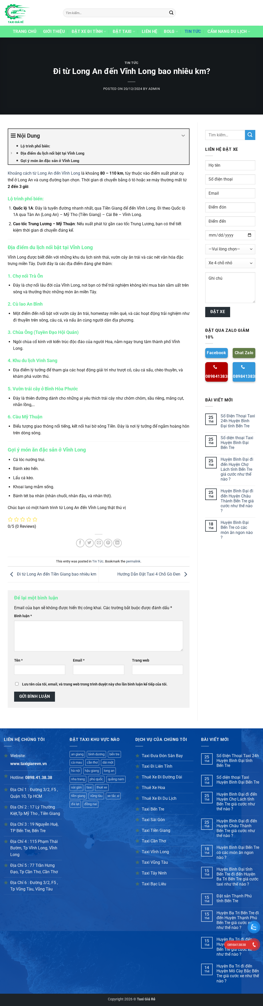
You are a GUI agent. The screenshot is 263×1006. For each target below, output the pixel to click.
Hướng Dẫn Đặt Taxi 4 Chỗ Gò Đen (149, 574)
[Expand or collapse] (183, 135)
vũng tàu (96, 796)
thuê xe (102, 787)
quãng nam (116, 779)
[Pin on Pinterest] (108, 543)
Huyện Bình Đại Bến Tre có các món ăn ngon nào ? (237, 530)
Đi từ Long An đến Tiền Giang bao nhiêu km (56, 574)
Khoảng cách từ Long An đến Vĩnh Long (44, 173)
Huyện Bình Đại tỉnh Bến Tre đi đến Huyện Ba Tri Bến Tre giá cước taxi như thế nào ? (237, 877)
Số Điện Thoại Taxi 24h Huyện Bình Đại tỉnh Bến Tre (238, 420)
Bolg (169, 31)
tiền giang (78, 796)
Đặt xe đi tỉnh (87, 31)
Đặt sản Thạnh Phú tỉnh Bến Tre (234, 898)
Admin (154, 89)
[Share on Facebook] (80, 543)
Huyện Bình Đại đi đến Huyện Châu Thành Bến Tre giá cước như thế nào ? (237, 500)
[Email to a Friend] (99, 543)
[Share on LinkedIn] (117, 543)
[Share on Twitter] (89, 543)
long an (109, 771)
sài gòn (76, 787)
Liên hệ (149, 31)
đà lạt (75, 804)
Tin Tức (193, 31)
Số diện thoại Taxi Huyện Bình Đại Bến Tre (237, 442)
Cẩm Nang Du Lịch (227, 31)
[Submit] (171, 12)
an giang (77, 754)
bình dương (96, 754)
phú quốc (96, 779)
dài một (107, 762)
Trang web (140, 660)
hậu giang (92, 771)
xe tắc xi (113, 796)
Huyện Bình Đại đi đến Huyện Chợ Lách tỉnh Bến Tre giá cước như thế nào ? (237, 469)
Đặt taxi (122, 31)
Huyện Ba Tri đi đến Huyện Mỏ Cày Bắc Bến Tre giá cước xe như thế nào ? (238, 973)
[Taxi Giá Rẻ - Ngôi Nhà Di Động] (29, 13)
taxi (89, 787)
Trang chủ (24, 31)
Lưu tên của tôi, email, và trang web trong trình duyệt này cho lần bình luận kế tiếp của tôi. (94, 684)
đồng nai (90, 804)
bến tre (114, 754)
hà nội (75, 771)
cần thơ (92, 762)
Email (78, 660)
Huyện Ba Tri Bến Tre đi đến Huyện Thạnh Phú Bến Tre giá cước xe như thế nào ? (238, 920)
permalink (133, 561)
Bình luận (23, 616)
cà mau (76, 762)
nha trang (78, 779)
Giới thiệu (54, 31)
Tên (18, 660)
